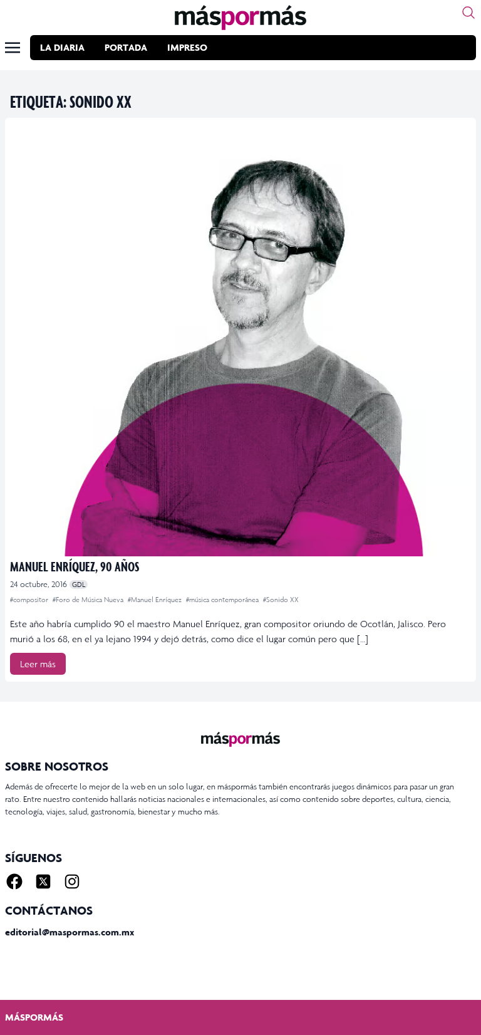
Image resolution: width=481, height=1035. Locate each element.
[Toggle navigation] (12, 47)
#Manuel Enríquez (156, 599)
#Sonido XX (281, 599)
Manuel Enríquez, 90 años (74, 566)
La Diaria (62, 47)
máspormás (34, 1017)
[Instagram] (72, 881)
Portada (126, 47)
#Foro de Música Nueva (89, 599)
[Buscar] (468, 12)
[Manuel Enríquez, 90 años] (240, 339)
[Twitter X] (43, 881)
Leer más (38, 664)
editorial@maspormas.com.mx (69, 932)
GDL (78, 584)
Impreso (187, 47)
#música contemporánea (223, 599)
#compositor (30, 599)
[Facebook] (14, 881)
